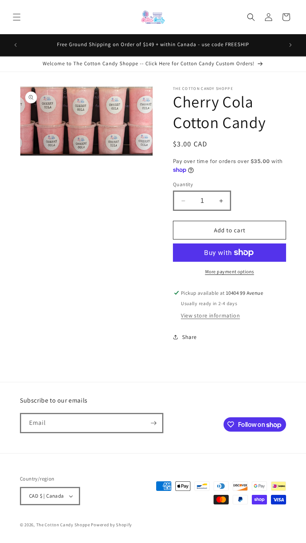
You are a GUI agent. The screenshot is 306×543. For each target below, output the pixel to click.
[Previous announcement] (15, 45)
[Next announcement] (290, 45)
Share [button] (189, 337)
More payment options (229, 271)
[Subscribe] (153, 423)
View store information (210, 315)
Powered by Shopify (111, 524)
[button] (17, 17)
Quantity (183, 184)
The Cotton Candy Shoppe (63, 524)
